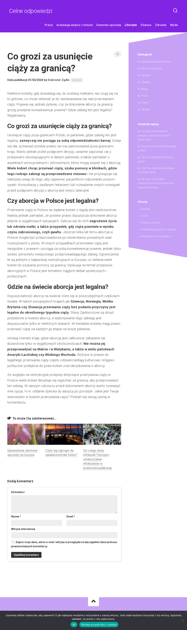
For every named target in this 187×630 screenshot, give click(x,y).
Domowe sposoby (108, 25)
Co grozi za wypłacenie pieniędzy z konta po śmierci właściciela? (154, 135)
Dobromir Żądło (59, 80)
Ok (74, 624)
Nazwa (16, 516)
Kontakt (145, 209)
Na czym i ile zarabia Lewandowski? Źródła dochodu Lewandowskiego (156, 183)
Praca (49, 25)
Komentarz (18, 492)
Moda (174, 25)
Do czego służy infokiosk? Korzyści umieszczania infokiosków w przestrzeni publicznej (97, 459)
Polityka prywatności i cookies (158, 229)
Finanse (146, 25)
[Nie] (182, 620)
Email (70, 516)
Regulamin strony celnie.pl (156, 236)
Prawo (145, 102)
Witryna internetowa (23, 529)
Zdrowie (161, 25)
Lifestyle (131, 25)
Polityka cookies (150, 222)
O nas (144, 215)
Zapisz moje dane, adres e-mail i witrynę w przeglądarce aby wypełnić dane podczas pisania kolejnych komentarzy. (64, 544)
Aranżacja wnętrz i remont (74, 25)
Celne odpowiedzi (30, 10)
